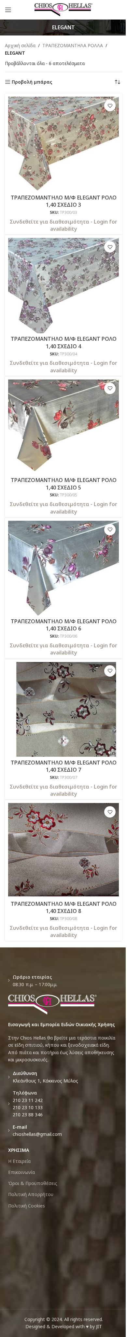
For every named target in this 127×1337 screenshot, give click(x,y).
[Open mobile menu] (8, 9)
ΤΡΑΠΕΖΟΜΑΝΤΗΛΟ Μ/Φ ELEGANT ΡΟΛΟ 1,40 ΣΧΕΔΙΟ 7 (64, 766)
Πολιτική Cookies (26, 1206)
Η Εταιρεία (19, 1161)
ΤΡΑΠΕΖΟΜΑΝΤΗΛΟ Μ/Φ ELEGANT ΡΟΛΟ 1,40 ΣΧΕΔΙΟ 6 (64, 625)
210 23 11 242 (28, 1100)
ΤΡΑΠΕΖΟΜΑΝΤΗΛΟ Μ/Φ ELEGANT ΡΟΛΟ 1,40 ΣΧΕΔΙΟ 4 (64, 342)
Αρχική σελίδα (20, 45)
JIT (99, 1326)
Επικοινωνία (21, 1172)
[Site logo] (64, 9)
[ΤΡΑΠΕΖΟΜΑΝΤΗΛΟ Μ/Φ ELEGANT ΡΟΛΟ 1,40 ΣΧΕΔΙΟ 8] (63, 850)
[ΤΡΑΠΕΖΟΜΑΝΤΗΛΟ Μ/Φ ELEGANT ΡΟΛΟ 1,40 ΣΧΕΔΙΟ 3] (63, 144)
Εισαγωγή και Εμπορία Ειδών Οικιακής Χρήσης (61, 1024)
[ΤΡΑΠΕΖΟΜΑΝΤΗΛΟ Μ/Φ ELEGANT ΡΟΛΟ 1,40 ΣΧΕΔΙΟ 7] (63, 709)
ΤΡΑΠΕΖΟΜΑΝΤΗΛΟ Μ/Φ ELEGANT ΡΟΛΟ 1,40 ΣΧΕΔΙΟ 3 (64, 201)
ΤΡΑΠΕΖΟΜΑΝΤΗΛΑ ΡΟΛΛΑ (72, 45)
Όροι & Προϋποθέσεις (32, 1183)
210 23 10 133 (28, 1107)
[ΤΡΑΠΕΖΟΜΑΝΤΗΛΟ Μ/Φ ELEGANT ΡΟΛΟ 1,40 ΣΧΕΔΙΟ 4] (63, 285)
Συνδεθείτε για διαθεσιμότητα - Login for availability (63, 225)
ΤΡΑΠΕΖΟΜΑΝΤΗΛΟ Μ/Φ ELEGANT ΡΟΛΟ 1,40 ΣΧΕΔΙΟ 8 (64, 907)
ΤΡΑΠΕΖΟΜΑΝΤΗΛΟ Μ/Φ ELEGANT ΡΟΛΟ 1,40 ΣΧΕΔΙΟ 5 (64, 483)
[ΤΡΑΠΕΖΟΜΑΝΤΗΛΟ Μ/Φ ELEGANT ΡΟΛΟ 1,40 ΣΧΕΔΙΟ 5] (63, 426)
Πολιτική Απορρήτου (30, 1194)
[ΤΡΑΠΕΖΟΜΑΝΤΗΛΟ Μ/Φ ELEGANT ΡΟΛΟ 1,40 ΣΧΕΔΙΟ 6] (63, 568)
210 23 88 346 (28, 1114)
